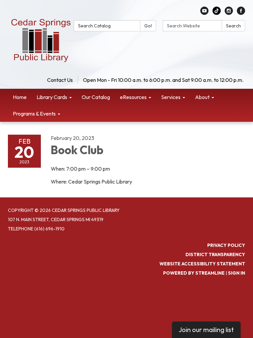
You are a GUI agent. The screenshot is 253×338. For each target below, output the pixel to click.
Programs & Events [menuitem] (34, 113)
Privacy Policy (226, 245)
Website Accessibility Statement (202, 264)
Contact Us (60, 80)
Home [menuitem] (20, 97)
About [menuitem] (202, 97)
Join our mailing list (206, 329)
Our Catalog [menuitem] (96, 97)
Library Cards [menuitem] (52, 97)
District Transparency (215, 254)
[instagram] (229, 13)
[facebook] (241, 13)
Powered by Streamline (194, 273)
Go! (148, 26)
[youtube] (204, 13)
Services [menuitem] (171, 97)
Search (233, 26)
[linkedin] (216, 13)
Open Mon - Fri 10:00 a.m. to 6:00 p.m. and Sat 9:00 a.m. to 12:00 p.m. (163, 80)
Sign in (236, 273)
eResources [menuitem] (133, 97)
